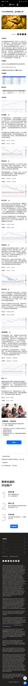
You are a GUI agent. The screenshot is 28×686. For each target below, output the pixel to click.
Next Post (5, 462)
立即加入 (14, 442)
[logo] (15, 5)
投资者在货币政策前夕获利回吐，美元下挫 (12, 459)
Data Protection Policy (13, 556)
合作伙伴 (2, 1)
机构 (7, 1)
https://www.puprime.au (7, 625)
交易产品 (4, 539)
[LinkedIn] (20, 34)
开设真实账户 (14, 526)
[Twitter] (23, 34)
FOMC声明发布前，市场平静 (9, 465)
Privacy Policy (5, 556)
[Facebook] (18, 34)
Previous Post (6, 456)
